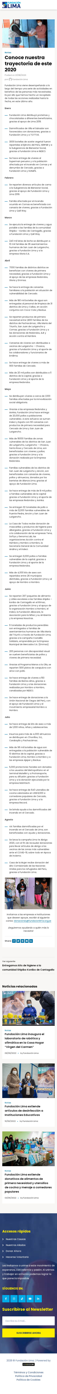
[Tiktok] (22, 1298)
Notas (8, 52)
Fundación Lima (20, 79)
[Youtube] (30, 1298)
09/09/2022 (10, 1053)
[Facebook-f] (6, 1298)
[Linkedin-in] (38, 1298)
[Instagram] (14, 1298)
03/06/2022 (10, 1197)
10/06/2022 (10, 1121)
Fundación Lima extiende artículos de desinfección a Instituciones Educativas (24, 1110)
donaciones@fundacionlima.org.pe (32, 920)
